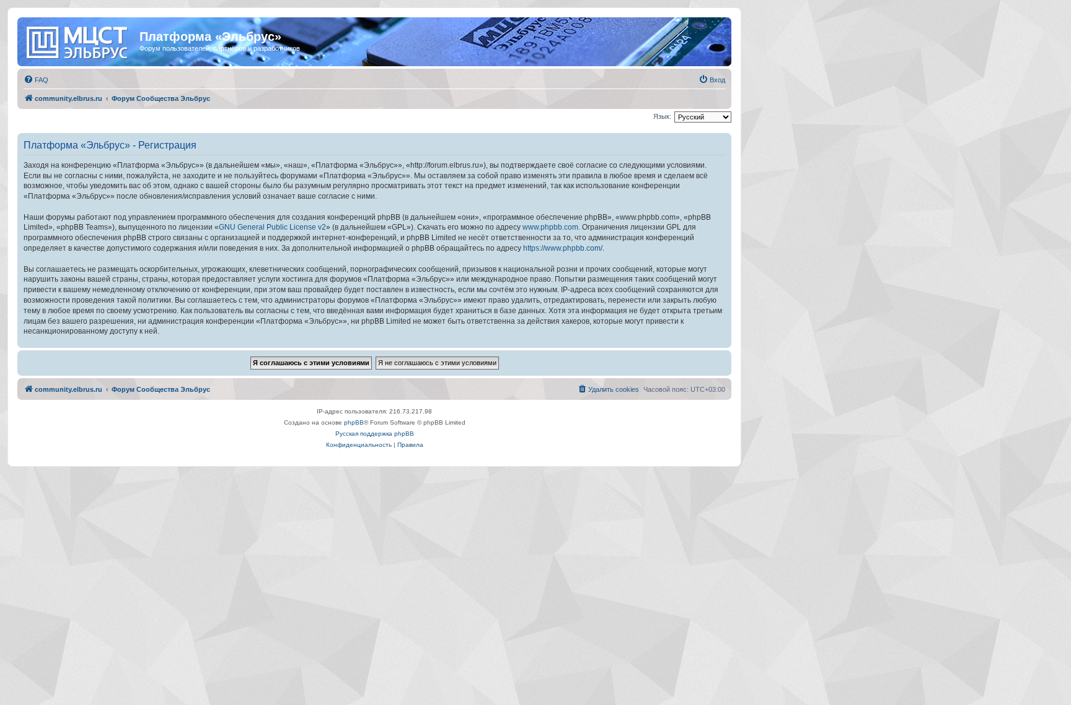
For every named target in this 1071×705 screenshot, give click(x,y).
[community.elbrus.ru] (79, 40)
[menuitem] (36, 79)
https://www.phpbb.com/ (562, 248)
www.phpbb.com (550, 227)
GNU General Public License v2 (272, 227)
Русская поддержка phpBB (374, 433)
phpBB (354, 422)
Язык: (662, 116)
